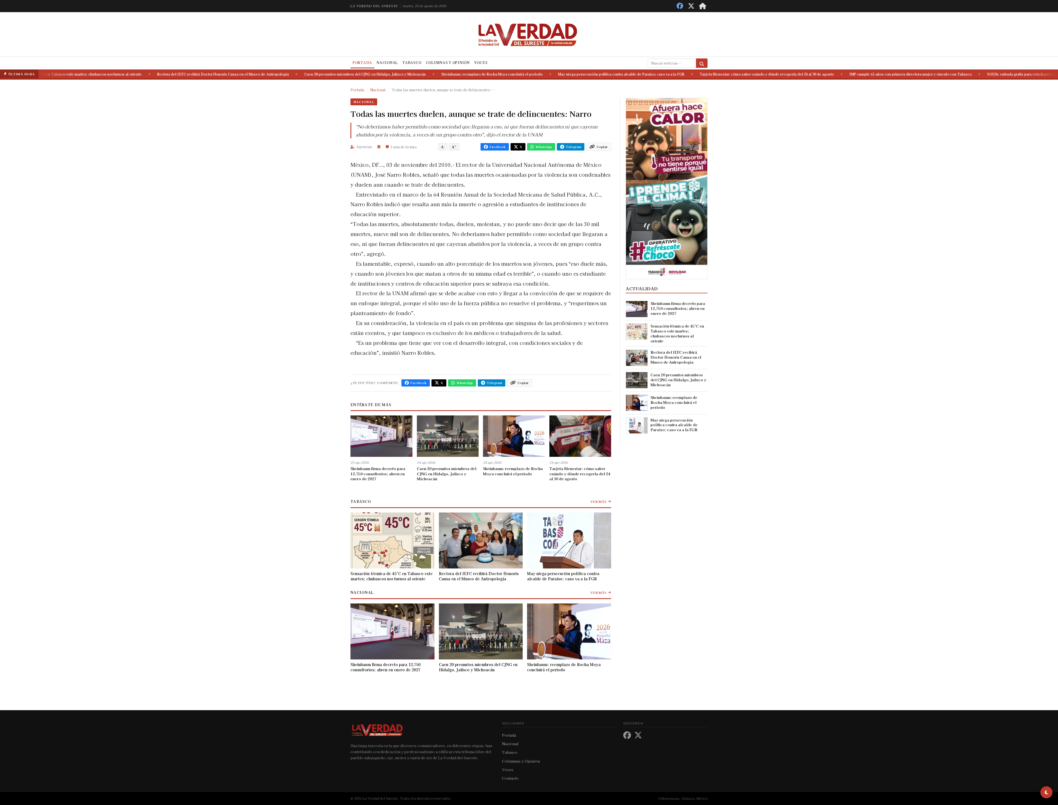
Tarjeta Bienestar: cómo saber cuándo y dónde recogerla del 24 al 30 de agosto (693, 74)
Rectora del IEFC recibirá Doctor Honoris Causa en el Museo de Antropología (149, 74)
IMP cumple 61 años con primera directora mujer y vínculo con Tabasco (837, 74)
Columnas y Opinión (448, 62)
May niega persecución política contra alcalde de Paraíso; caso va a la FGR (548, 74)
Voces (481, 62)
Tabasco (411, 62)
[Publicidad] (667, 187)
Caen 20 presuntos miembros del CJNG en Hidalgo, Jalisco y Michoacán (291, 74)
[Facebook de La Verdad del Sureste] (679, 6)
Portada (362, 62)
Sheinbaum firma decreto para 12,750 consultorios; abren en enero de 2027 (377, 473)
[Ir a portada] (703, 6)
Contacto (510, 778)
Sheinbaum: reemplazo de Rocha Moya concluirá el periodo (418, 74)
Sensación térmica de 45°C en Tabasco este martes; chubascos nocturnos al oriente (391, 576)
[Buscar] (702, 63)
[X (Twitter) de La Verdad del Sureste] (691, 6)
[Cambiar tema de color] (1046, 792)
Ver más (598, 501)
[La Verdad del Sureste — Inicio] (529, 34)
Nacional (387, 62)
